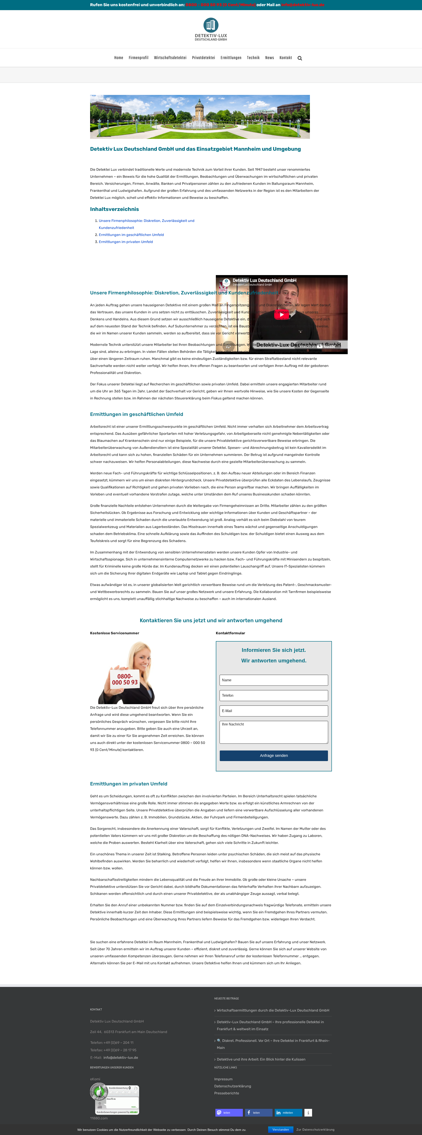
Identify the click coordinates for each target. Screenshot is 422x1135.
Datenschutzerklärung (232, 1086)
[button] (300, 57)
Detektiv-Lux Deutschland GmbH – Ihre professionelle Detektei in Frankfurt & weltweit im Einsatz (270, 1025)
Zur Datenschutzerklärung (315, 1129)
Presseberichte (226, 1093)
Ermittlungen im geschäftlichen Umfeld (131, 235)
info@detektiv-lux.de (121, 1057)
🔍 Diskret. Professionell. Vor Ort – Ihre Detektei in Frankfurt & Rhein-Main (273, 1044)
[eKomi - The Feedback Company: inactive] (114, 1086)
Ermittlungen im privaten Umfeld (126, 242)
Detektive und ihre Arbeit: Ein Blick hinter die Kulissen (261, 1059)
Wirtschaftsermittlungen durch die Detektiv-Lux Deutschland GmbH (273, 1010)
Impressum (223, 1079)
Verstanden (281, 1129)
